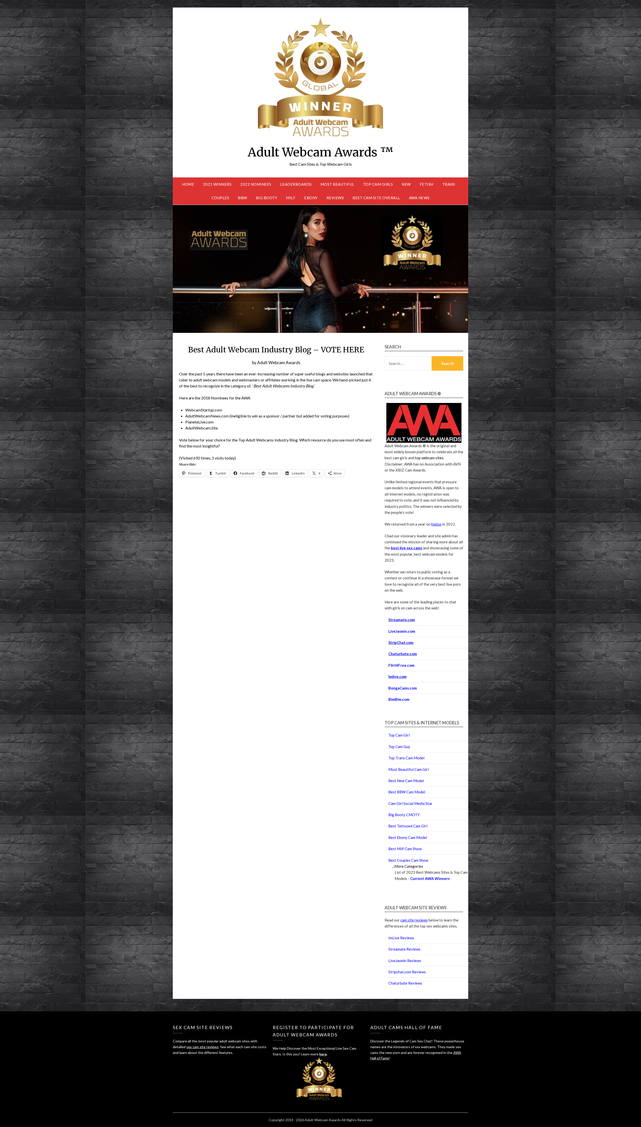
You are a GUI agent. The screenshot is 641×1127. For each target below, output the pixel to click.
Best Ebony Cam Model (407, 837)
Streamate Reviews (404, 949)
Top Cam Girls (378, 184)
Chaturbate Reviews (405, 983)
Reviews (335, 197)
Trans (448, 184)
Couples (220, 197)
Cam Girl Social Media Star (410, 803)
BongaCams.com (402, 688)
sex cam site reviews (202, 1047)
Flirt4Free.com (401, 665)
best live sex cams (406, 548)
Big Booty (266, 197)
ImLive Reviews (401, 938)
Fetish (426, 184)
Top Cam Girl (399, 735)
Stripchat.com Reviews (407, 972)
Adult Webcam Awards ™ (320, 152)
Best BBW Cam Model (406, 792)
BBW (242, 197)
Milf (290, 197)
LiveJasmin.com (401, 631)
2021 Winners (217, 184)
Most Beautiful (337, 184)
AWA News (419, 197)
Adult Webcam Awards (278, 362)
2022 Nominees (255, 184)
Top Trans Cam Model (406, 758)
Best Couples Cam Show (408, 860)
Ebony (311, 197)
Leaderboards (296, 184)
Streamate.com (401, 619)
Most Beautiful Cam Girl (408, 769)
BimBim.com (398, 699)
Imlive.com (397, 676)
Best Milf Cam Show (405, 848)
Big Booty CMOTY (404, 814)
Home (188, 184)
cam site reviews (414, 920)
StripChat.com (400, 642)
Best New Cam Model (406, 780)
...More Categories (407, 866)
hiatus (436, 524)
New (406, 184)
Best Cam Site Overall (376, 197)
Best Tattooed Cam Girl (407, 826)
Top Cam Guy (399, 746)
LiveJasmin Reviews (404, 960)
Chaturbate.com (402, 653)
